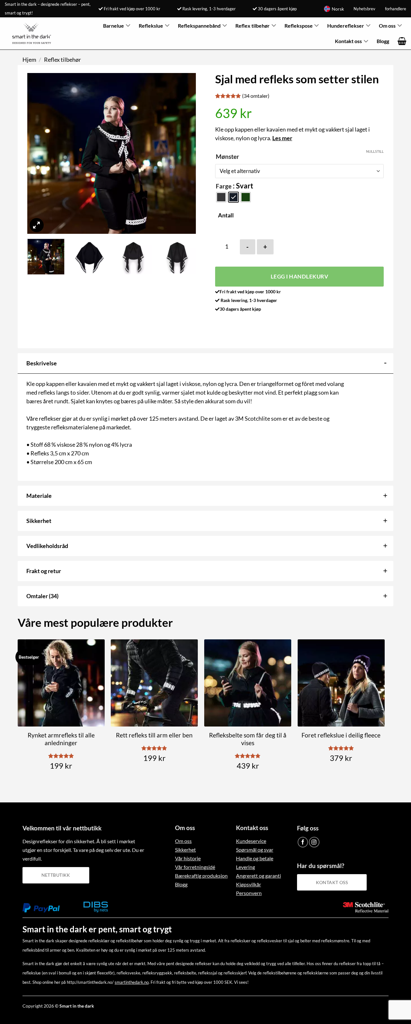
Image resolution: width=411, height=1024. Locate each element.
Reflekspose (298, 26)
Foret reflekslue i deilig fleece (341, 735)
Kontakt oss (348, 41)
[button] (402, 41)
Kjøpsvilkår (248, 884)
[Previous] (39, 153)
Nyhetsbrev (364, 8)
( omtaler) (255, 96)
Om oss (387, 26)
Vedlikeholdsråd (47, 545)
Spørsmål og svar (254, 849)
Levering (245, 867)
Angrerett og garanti (258, 876)
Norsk (338, 9)
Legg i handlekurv (299, 276)
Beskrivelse (41, 363)
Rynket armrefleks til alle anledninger (61, 739)
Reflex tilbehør (252, 26)
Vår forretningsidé (195, 867)
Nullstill (375, 151)
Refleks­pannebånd (199, 26)
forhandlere (395, 8)
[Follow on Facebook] (303, 842)
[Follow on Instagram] (314, 842)
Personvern (249, 893)
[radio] (221, 197)
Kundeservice (251, 841)
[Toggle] (385, 362)
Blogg (383, 41)
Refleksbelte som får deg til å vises (247, 739)
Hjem (29, 59)
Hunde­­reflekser (345, 26)
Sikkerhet (38, 520)
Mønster (227, 156)
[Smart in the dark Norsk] (34, 33)
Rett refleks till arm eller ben (154, 735)
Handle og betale (254, 858)
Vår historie (188, 858)
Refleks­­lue (151, 26)
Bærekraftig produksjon (201, 876)
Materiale (39, 495)
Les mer (282, 138)
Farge (224, 186)
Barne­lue (113, 26)
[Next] (184, 153)
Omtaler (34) (42, 595)
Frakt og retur (43, 570)
